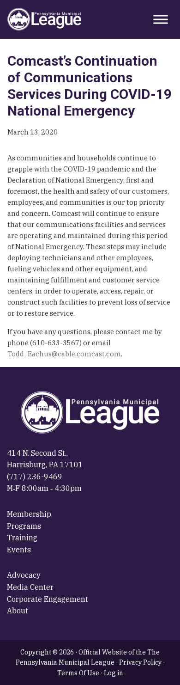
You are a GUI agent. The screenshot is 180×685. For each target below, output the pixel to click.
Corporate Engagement (47, 599)
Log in (113, 673)
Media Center (30, 587)
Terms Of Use (78, 673)
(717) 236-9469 (34, 476)
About (17, 610)
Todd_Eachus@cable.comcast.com (64, 353)
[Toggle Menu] (160, 19)
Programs (24, 526)
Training (22, 537)
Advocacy (24, 575)
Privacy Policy (140, 662)
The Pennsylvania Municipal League (44, 19)
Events (19, 549)
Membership (29, 514)
